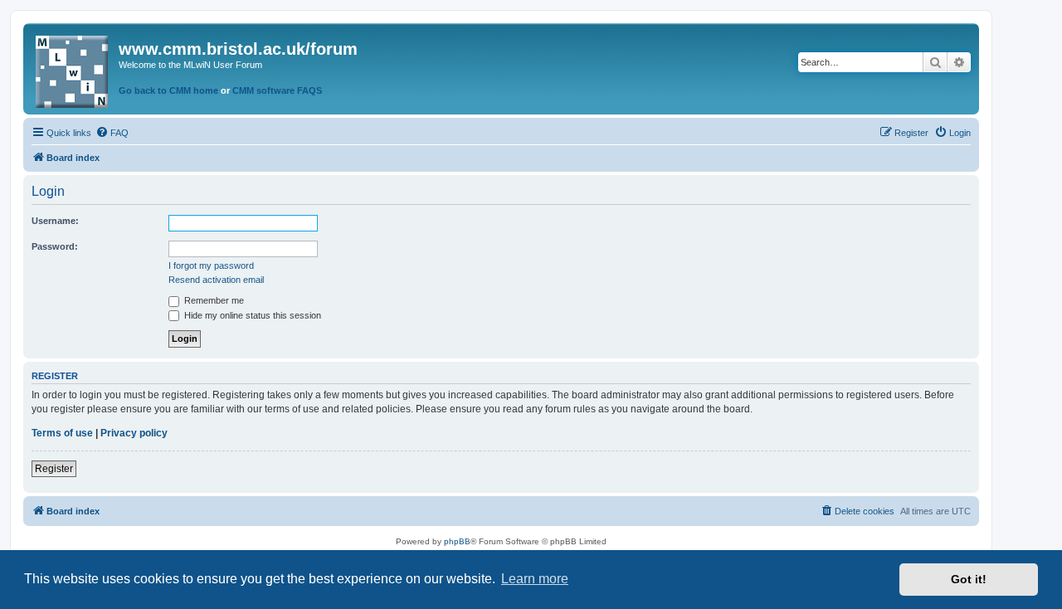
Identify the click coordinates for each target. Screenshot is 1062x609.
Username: (55, 221)
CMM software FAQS (277, 90)
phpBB (457, 541)
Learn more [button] (534, 579)
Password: (55, 246)
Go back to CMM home (168, 90)
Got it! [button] (968, 579)
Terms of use (62, 433)
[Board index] (73, 68)
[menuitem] (112, 133)
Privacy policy (134, 433)
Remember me (213, 300)
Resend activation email (216, 280)
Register (54, 469)
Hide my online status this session (251, 315)
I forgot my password (211, 265)
